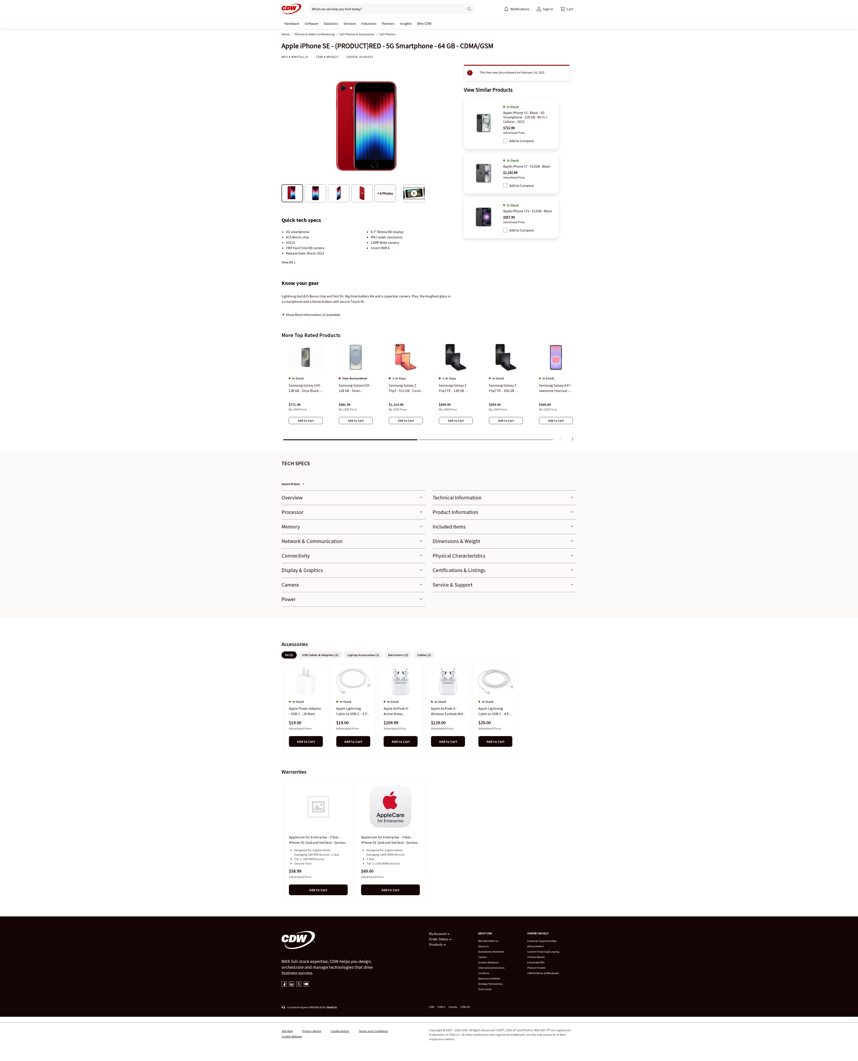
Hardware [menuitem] (291, 23)
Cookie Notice (340, 1031)
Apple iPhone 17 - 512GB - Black (526, 166)
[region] (429, 392)
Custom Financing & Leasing (543, 951)
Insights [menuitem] (406, 23)
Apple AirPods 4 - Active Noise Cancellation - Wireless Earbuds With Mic (401, 711)
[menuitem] (506, 9)
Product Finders (536, 967)
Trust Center (485, 989)
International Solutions (491, 967)
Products (436, 944)
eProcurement (535, 946)
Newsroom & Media (489, 978)
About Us (483, 946)
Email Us (332, 1007)
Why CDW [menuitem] (424, 23)
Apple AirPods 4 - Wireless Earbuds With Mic (448, 711)
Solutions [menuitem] (331, 23)
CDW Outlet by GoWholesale (543, 973)
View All (288, 262)
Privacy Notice (311, 1031)
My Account (438, 933)
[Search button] (469, 9)
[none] (292, 23)
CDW (431, 1006)
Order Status (439, 939)
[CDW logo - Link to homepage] (291, 9)
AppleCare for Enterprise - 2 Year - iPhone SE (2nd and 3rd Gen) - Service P (317, 840)
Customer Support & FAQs (542, 941)
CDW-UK (465, 1006)
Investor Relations (488, 962)
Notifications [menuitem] (520, 9)
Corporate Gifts (536, 962)
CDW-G (441, 1006)
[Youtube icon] (306, 984)
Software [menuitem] (311, 23)
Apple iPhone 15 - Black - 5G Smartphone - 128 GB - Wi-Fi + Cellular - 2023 (525, 117)
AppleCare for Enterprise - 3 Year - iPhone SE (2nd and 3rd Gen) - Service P (389, 840)
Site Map (287, 1031)
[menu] (516, 9)
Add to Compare (521, 141)
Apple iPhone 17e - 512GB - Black (527, 211)
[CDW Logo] (291, 9)
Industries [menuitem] (368, 23)
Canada (452, 1006)
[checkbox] (505, 141)
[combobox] (384, 9)
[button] (567, 9)
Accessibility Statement (491, 951)
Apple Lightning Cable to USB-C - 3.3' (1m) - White (351, 711)
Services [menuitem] (349, 23)
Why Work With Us (488, 941)
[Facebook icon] (284, 984)
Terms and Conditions (373, 1031)
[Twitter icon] (298, 984)
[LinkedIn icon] (291, 984)
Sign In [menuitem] (548, 9)
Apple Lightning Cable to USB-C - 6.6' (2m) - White (493, 711)
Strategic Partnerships (490, 983)
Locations (483, 973)
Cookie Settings (292, 1036)
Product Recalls (536, 957)
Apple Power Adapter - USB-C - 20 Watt (305, 711)
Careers (482, 957)
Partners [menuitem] (388, 23)
